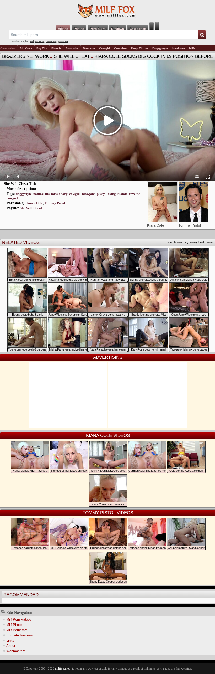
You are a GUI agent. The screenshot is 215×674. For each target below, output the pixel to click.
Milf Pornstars (17, 630)
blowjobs (88, 194)
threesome (51, 41)
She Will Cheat (72, 56)
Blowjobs (72, 48)
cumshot (39, 41)
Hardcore (178, 48)
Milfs (192, 48)
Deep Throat (139, 48)
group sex (63, 41)
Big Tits (41, 48)
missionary (59, 194)
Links (10, 640)
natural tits (41, 194)
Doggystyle (160, 48)
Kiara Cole (34, 203)
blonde (122, 194)
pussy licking (106, 194)
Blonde (56, 48)
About (10, 646)
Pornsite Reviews (19, 635)
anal (32, 41)
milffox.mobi (63, 668)
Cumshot (120, 48)
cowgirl (74, 194)
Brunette (89, 48)
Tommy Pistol (55, 203)
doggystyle (24, 194)
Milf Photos (15, 625)
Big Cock (26, 48)
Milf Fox (107, 11)
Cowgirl (104, 48)
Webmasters (15, 651)
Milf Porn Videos (18, 619)
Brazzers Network (25, 56)
